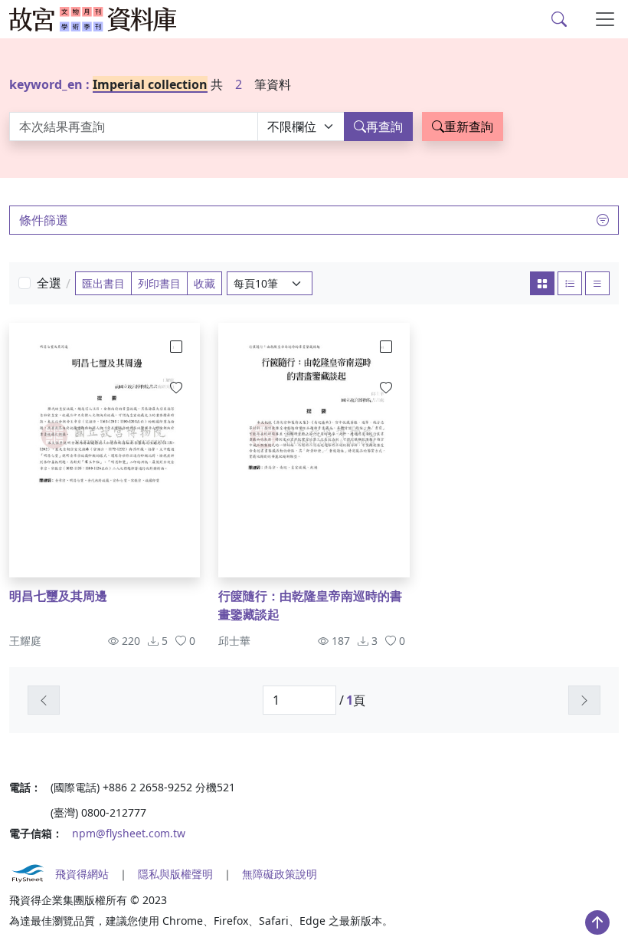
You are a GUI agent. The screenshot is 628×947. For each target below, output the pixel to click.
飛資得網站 (82, 873)
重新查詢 (468, 126)
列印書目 (159, 283)
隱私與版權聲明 (175, 873)
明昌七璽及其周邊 (58, 595)
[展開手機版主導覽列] (605, 19)
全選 (49, 283)
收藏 (204, 283)
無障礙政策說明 (279, 873)
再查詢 (384, 126)
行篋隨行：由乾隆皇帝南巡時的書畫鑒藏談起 (310, 605)
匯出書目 (103, 283)
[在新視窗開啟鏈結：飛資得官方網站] (27, 873)
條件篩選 (43, 220)
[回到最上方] (597, 922)
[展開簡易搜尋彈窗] (559, 19)
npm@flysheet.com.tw (128, 833)
